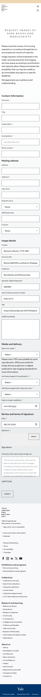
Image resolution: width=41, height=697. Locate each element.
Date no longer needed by (11, 400)
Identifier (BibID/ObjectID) (12, 281)
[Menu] (37, 6)
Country (5, 225)
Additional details (8, 317)
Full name (5, 100)
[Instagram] (7, 558)
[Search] (37, 10)
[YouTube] (20, 558)
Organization (7, 124)
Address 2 (6, 177)
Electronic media (8, 348)
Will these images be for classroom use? (17, 388)
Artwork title (7, 257)
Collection (6, 269)
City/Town (6, 189)
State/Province (7, 201)
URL (3, 305)
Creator (5, 245)
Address (5, 165)
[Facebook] (3, 558)
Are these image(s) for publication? (15, 376)
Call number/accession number (14, 293)
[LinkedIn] (12, 558)
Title (3, 112)
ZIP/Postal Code (8, 213)
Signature (5, 430)
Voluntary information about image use (17, 454)
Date (4, 418)
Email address (7, 136)
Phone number (7, 148)
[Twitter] (16, 558)
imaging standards (25, 369)
